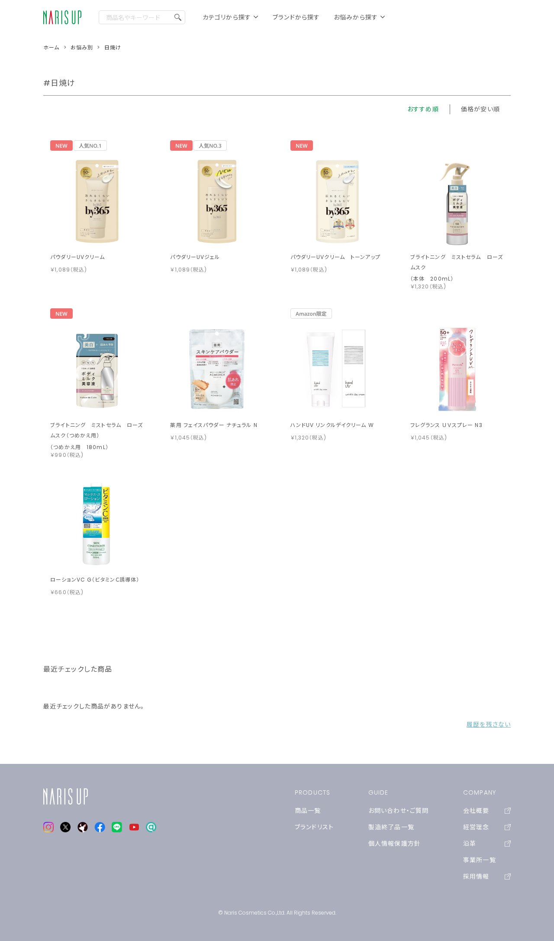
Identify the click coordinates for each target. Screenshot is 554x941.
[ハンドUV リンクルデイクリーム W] (337, 369)
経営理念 (476, 827)
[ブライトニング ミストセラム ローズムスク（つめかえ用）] (97, 369)
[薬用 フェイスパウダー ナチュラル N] (217, 369)
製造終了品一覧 (391, 827)
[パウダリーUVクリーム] (97, 201)
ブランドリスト (314, 827)
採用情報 (476, 876)
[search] (178, 17)
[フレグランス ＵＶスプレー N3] (457, 369)
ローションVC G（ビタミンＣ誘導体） (94, 579)
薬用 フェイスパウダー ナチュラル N (213, 425)
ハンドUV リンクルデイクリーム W (332, 425)
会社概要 (476, 810)
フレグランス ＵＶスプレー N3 (446, 425)
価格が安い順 (480, 109)
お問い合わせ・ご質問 (398, 810)
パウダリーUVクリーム (77, 257)
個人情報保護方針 (394, 843)
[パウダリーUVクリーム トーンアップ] (337, 201)
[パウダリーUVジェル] (217, 201)
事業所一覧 (479, 860)
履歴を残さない (489, 724)
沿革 (469, 843)
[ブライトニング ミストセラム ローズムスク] (457, 201)
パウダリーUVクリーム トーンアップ (335, 257)
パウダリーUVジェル (195, 257)
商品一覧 (308, 810)
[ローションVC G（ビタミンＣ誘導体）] (97, 523)
